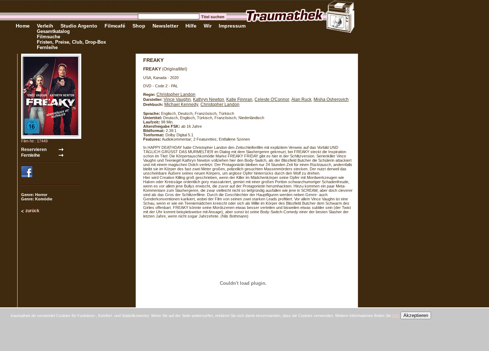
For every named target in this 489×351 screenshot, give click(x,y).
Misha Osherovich (331, 99)
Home (23, 26)
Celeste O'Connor (272, 99)
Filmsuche (48, 36)
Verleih (45, 26)
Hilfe (191, 26)
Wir (208, 26)
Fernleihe (47, 47)
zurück (32, 210)
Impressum (232, 26)
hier (396, 315)
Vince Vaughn (177, 99)
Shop (138, 26)
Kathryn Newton (208, 99)
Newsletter (165, 26)
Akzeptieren (415, 315)
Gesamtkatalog (53, 31)
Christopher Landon (175, 94)
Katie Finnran (239, 99)
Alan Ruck (301, 99)
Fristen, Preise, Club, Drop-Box (71, 42)
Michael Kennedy (181, 104)
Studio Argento (78, 26)
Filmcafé (115, 26)
